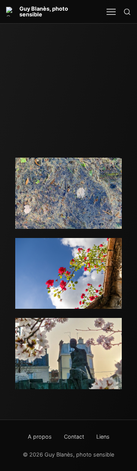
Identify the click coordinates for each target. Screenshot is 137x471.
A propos (40, 436)
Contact (74, 436)
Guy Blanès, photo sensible (43, 11)
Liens (103, 436)
